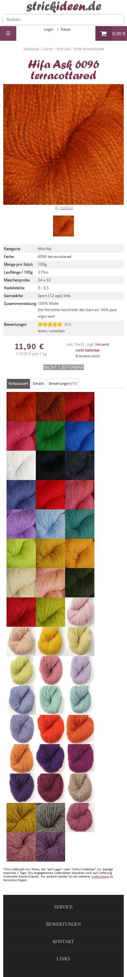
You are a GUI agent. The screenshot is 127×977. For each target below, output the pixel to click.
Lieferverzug (100, 876)
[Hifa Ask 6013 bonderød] (79, 418)
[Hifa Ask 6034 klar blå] (79, 447)
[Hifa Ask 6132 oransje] (79, 741)
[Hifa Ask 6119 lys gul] (79, 653)
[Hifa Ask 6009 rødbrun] (50, 418)
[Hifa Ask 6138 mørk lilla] (21, 800)
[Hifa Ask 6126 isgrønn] (50, 712)
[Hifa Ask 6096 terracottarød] (63, 226)
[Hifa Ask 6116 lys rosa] (79, 624)
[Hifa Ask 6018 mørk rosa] (21, 447)
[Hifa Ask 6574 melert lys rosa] (21, 858)
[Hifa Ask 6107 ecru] (21, 594)
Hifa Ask (44, 249)
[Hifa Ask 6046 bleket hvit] (21, 477)
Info (67, 295)
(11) (54, 328)
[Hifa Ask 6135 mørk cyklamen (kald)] (79, 770)
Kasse (65, 29)
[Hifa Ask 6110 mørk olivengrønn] (79, 594)
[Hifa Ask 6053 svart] (50, 477)
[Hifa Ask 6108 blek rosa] (50, 594)
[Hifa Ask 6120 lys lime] (21, 682)
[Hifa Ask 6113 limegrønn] (50, 624)
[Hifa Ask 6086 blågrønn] (79, 536)
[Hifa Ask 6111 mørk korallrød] (21, 624)
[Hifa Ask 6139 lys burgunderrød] (50, 800)
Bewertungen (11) (63, 384)
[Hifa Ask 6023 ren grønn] (50, 447)
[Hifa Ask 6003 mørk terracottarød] (21, 418)
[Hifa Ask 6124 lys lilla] (79, 682)
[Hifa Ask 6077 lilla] (21, 536)
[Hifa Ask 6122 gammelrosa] (50, 682)
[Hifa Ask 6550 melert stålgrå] (50, 829)
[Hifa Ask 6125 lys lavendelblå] (21, 712)
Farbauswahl (18, 384)
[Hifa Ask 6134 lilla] (50, 770)
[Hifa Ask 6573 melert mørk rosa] (79, 829)
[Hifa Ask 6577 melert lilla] (50, 858)
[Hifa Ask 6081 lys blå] (50, 536)
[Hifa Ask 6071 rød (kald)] (50, 506)
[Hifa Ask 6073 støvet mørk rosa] (79, 506)
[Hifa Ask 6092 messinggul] (50, 565)
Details (38, 384)
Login (48, 29)
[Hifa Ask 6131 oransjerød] (50, 741)
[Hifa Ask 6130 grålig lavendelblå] (21, 741)
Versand (102, 344)
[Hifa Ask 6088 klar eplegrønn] (21, 565)
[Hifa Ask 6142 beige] (79, 800)
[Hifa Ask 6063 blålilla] (21, 506)
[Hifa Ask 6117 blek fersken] (21, 653)
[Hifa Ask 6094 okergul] (79, 565)
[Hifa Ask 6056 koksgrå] (79, 477)
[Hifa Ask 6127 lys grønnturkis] (79, 712)
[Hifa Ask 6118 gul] (50, 653)
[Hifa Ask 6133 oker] (21, 770)
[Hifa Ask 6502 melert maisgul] (21, 829)
